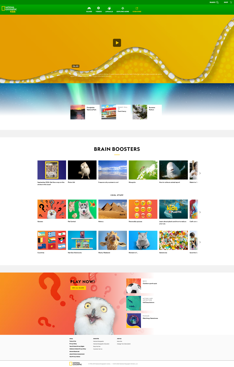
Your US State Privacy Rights (76, 346)
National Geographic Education (101, 344)
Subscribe (119, 341)
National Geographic (98, 341)
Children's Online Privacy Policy (77, 349)
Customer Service (97, 349)
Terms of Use (72, 341)
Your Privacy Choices (74, 356)
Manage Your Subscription (124, 344)
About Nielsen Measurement (76, 354)
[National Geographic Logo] (75, 365)
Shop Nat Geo (96, 346)
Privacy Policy (73, 344)
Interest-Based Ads (74, 351)
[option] (51, 173)
